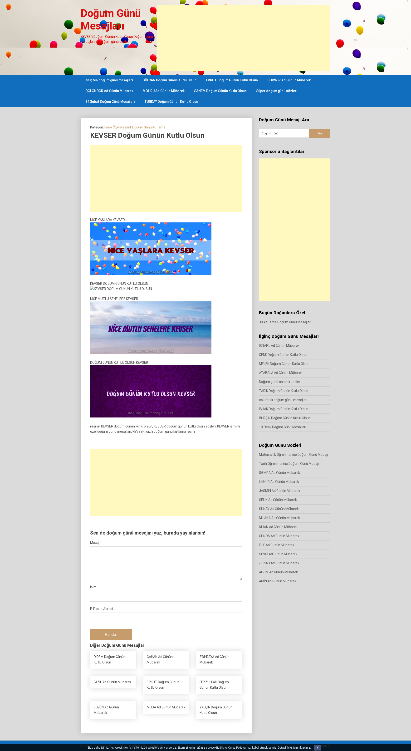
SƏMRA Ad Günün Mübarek (279, 473)
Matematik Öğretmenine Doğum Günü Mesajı (293, 454)
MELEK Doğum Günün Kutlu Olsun (284, 364)
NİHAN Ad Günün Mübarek (278, 527)
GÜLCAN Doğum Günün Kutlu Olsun (169, 80)
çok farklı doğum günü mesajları (283, 400)
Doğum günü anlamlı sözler (279, 382)
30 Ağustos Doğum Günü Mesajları (285, 322)
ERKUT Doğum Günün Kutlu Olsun (232, 80)
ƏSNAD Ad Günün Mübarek (279, 563)
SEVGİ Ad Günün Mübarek (278, 554)
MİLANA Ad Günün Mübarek (279, 518)
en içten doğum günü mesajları (109, 80)
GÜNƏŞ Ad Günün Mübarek (279, 536)
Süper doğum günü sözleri (276, 91)
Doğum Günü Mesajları (111, 19)
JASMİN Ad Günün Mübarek (279, 491)
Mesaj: (95, 543)
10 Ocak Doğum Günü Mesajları (282, 427)
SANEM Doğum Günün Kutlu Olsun (220, 91)
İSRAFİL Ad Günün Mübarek (279, 346)
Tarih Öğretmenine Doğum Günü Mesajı (289, 464)
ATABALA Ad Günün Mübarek (281, 373)
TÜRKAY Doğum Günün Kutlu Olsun (171, 101)
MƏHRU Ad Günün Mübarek (164, 91)
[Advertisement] (243, 38)
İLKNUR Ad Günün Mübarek (279, 482)
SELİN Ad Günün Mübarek (278, 500)
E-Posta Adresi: (102, 609)
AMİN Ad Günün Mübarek (277, 581)
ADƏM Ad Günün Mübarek (278, 572)
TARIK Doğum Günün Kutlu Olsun (283, 391)
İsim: (93, 587)
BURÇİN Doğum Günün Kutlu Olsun (285, 418)
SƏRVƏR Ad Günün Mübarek (289, 80)
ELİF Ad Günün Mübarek (276, 545)
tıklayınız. (304, 747)
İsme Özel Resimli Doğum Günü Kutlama (134, 127)
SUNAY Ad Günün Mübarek (279, 509)
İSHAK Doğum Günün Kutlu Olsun (283, 409)
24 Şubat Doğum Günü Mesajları (110, 101)
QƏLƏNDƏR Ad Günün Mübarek (109, 91)
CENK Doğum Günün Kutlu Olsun (283, 355)
